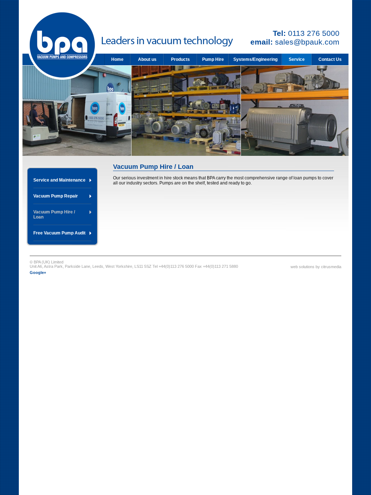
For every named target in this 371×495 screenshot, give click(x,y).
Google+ (38, 272)
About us (147, 59)
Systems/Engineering (255, 59)
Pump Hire (213, 59)
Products (180, 59)
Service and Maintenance (59, 180)
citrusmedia (331, 267)
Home (117, 59)
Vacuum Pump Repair (55, 196)
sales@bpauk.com (307, 42)
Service (297, 59)
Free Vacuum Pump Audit (59, 233)
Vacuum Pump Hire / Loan (54, 214)
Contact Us (330, 59)
